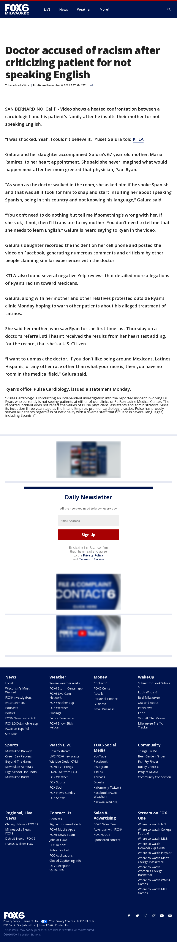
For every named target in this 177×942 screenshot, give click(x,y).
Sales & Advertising (105, 815)
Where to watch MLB (153, 838)
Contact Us (60, 812)
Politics (10, 713)
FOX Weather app (61, 703)
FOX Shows (57, 798)
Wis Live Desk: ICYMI (64, 761)
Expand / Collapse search (169, 9)
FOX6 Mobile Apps (62, 829)
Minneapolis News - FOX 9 (19, 831)
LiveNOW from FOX (63, 772)
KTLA (138, 139)
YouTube (100, 756)
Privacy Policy (93, 555)
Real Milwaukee (149, 697)
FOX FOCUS (102, 835)
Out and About (148, 703)
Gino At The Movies (152, 718)
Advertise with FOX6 (108, 829)
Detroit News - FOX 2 (20, 838)
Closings (55, 713)
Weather (57, 677)
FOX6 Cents (102, 688)
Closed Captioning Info (65, 860)
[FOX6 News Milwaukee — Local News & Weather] (19, 9)
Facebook (100, 761)
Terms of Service (91, 559)
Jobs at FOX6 (58, 840)
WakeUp (146, 677)
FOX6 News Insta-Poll (20, 718)
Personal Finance (106, 699)
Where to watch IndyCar (155, 853)
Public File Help (59, 850)
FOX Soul (55, 787)
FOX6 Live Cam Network (60, 695)
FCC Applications (61, 855)
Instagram (101, 767)
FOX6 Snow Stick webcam (61, 725)
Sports (11, 744)
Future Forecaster (61, 718)
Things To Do (147, 751)
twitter (137, 915)
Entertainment (15, 703)
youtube (161, 915)
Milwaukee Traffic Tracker (150, 725)
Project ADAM (148, 772)
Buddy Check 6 (148, 767)
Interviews (145, 708)
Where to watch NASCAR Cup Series (151, 846)
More (104, 9)
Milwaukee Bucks (17, 777)
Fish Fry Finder (148, 761)
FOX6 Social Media (105, 747)
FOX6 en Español (17, 729)
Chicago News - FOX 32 (21, 824)
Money (100, 677)
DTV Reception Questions (59, 868)
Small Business (104, 709)
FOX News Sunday (62, 793)
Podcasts (11, 708)
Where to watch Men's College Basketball (153, 860)
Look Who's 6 (147, 692)
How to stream (60, 751)
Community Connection (154, 777)
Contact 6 (100, 683)
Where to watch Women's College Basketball (150, 871)
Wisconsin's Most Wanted (17, 690)
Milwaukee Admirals (19, 767)
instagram (145, 915)
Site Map (11, 734)
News (10, 677)
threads (153, 915)
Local (9, 683)
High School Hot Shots (21, 772)
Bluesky (99, 782)
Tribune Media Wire (17, 85)
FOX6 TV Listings (61, 767)
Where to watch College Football (154, 831)
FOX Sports (57, 782)
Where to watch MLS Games (152, 891)
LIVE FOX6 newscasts (64, 756)
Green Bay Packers (18, 756)
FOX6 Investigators (18, 697)
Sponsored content (107, 840)
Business (100, 704)
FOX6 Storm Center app (66, 688)
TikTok (98, 772)
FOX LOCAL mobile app (21, 723)
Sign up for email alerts (65, 824)
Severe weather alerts (64, 683)
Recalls (98, 693)
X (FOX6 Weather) (106, 802)
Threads (99, 777)
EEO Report (57, 845)
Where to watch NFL (152, 824)
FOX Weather (58, 708)
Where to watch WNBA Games (154, 882)
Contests (55, 819)
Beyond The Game (18, 761)
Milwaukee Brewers (19, 751)
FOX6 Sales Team (106, 824)
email (170, 915)
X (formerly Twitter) (107, 787)
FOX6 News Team (62, 835)
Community (149, 744)
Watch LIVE (60, 744)
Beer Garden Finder (151, 756)
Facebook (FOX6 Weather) (105, 795)
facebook (129, 915)
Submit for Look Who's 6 (154, 685)
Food (141, 713)
